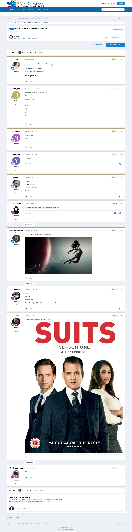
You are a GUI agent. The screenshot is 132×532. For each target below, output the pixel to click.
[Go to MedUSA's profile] (11, 37)
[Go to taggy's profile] (16, 66)
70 (17, 248)
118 (17, 331)
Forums (11, 9)
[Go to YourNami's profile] (16, 161)
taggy (16, 59)
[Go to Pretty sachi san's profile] (16, 474)
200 (17, 305)
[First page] (9, 52)
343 (17, 75)
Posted (32, 59)
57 (17, 147)
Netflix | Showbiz (32, 38)
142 (17, 483)
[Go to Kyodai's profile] (16, 322)
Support (46, 9)
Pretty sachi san (16, 468)
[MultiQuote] (26, 82)
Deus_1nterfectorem (16, 231)
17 (17, 193)
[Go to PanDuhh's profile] (16, 296)
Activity (39, 9)
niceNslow (16, 131)
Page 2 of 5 (42, 52)
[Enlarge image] (52, 64)
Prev (13, 52)
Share (106, 37)
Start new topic (98, 44)
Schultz (16, 177)
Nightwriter (16, 204)
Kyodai (16, 315)
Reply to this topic (115, 44)
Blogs (24, 9)
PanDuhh (16, 289)
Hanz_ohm (16, 89)
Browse (31, 9)
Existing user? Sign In (107, 3)
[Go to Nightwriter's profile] (16, 210)
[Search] (123, 9)
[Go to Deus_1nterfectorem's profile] (16, 239)
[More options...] (121, 59)
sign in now (43, 499)
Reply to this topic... (24, 509)
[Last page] (35, 52)
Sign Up (121, 3)
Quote (31, 81)
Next (31, 52)
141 (17, 219)
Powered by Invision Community (66, 529)
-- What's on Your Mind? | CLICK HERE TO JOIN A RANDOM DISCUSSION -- (28, 23)
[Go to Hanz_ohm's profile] (16, 95)
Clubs (18, 9)
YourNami (16, 154)
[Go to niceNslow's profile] (16, 138)
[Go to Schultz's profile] (16, 184)
